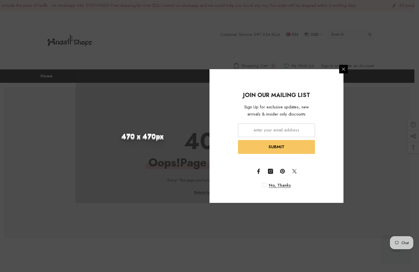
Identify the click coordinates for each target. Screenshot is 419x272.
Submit (276, 147)
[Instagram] (270, 171)
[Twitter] (294, 171)
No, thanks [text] (280, 185)
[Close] (343, 69)
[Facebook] (259, 171)
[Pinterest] (282, 171)
